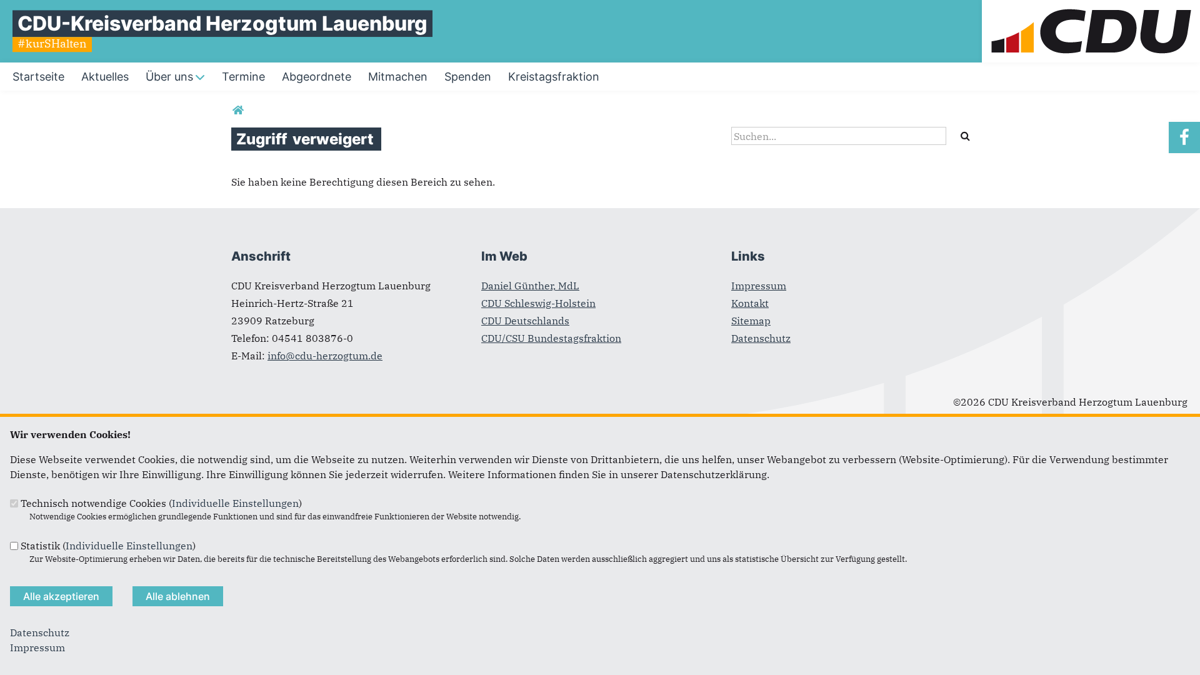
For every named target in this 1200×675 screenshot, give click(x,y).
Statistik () (108, 545)
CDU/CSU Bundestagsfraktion (551, 338)
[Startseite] (1091, 7)
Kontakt (750, 303)
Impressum (758, 285)
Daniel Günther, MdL (530, 285)
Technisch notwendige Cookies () (161, 503)
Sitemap (751, 320)
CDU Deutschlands (525, 320)
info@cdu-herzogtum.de (325, 355)
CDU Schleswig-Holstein (538, 303)
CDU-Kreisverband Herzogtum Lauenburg (223, 23)
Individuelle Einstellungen (235, 503)
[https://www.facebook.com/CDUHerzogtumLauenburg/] (1184, 137)
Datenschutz (761, 338)
